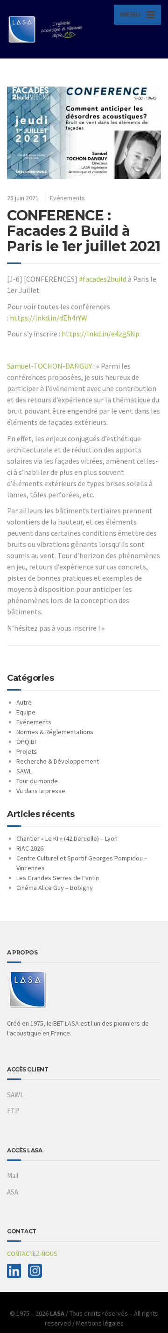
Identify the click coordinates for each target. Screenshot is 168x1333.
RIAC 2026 (29, 848)
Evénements (67, 198)
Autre (24, 702)
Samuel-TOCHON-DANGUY (49, 366)
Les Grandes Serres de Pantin (57, 878)
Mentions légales (100, 1323)
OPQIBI (26, 741)
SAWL (24, 771)
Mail (12, 1175)
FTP (13, 1110)
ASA (12, 1191)
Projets (26, 751)
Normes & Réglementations (54, 732)
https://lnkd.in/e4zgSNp (101, 333)
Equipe (25, 712)
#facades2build (102, 279)
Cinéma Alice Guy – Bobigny (54, 887)
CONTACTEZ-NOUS (32, 1253)
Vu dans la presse (40, 791)
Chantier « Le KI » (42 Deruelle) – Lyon (67, 838)
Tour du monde (37, 781)
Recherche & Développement (57, 761)
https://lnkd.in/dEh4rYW (48, 317)
